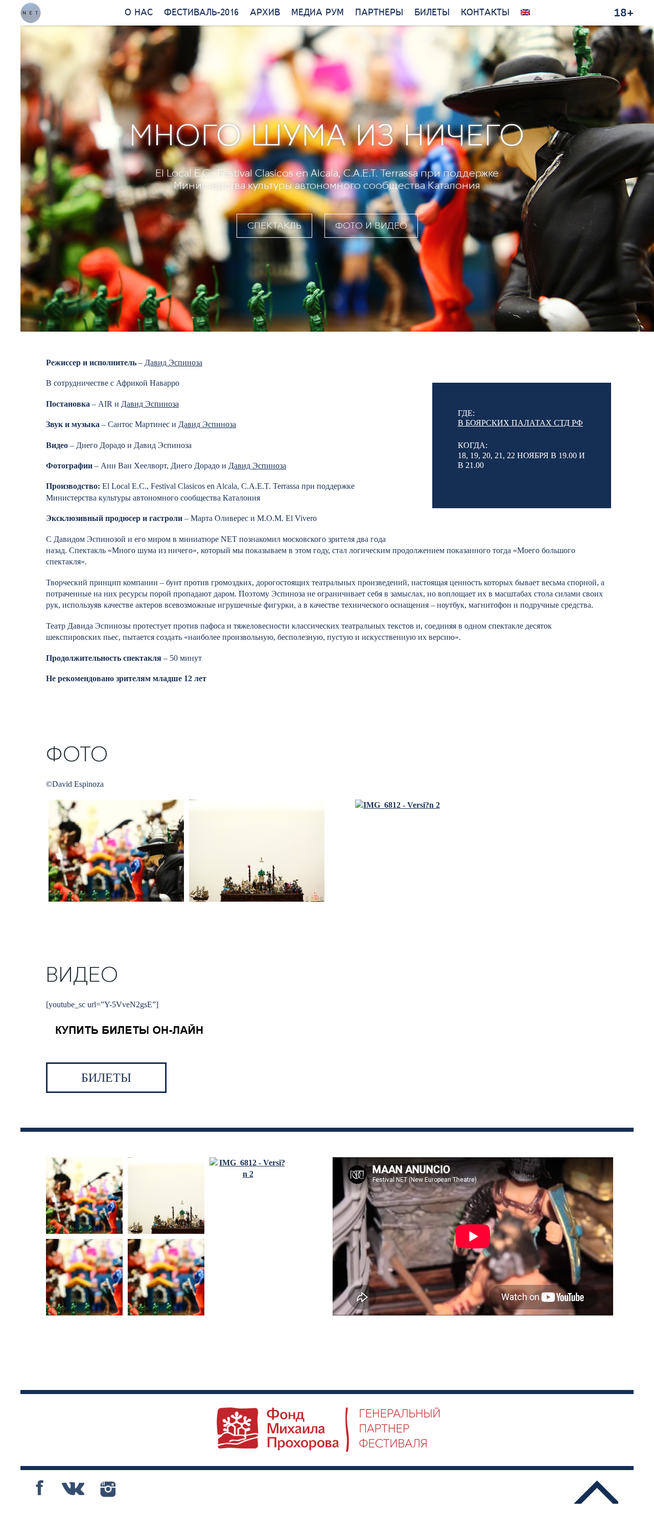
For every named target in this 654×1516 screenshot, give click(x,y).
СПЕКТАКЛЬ (274, 225)
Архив (265, 13)
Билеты (432, 13)
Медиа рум (317, 13)
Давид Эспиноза (173, 362)
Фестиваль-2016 (201, 13)
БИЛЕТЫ (106, 1077)
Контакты (485, 13)
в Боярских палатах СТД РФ (520, 422)
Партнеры (379, 13)
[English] (525, 13)
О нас (139, 13)
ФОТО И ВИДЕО (371, 225)
